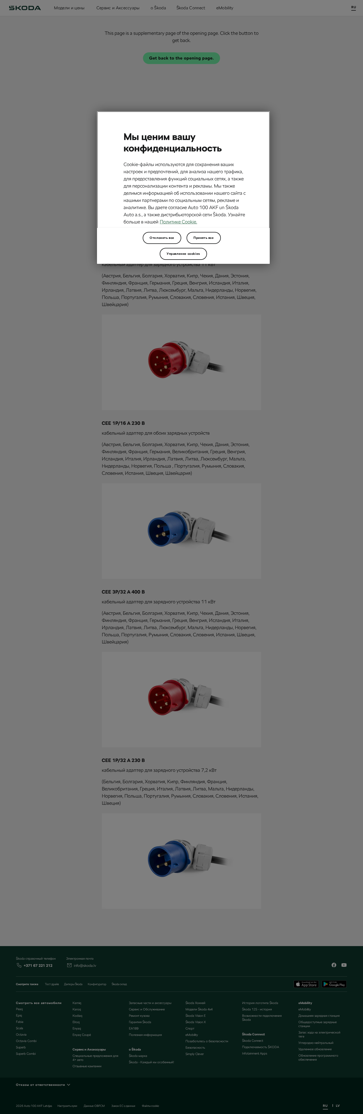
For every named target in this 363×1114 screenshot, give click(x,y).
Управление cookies (183, 254)
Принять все (203, 238)
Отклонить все (162, 238)
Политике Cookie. (178, 222)
